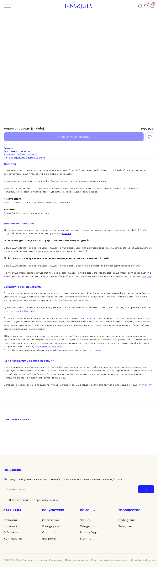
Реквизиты (55, 560)
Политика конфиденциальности (110, 560)
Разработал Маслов (143, 560)
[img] (152, 6)
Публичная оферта (76, 560)
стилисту (146, 384)
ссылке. (97, 350)
